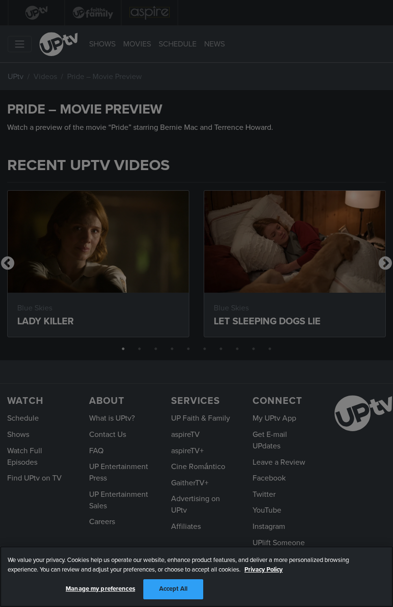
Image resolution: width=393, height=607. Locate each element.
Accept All (173, 589)
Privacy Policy (263, 569)
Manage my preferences (100, 589)
